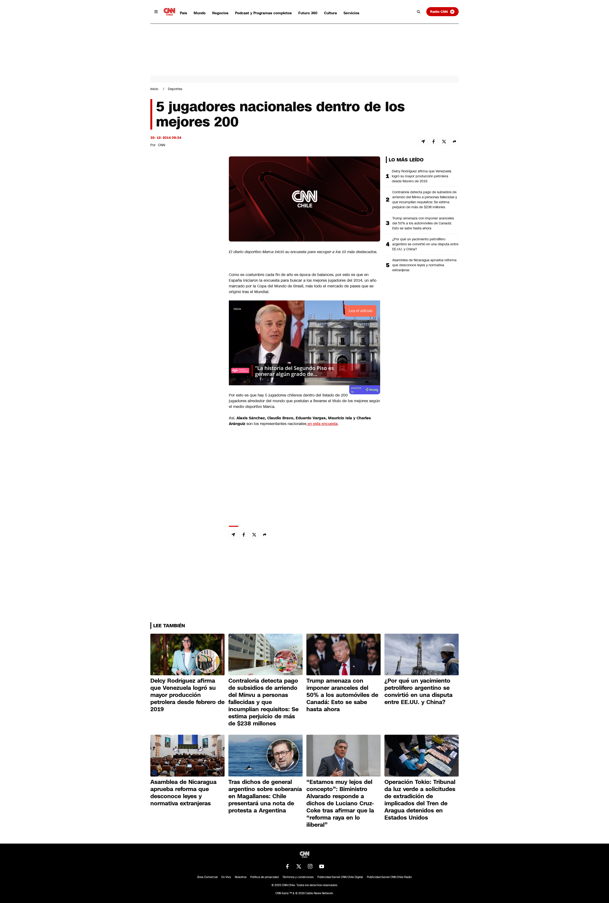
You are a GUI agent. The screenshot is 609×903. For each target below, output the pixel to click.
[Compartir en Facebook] (433, 141)
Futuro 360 (307, 12)
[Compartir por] (454, 141)
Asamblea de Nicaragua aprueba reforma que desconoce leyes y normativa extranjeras (424, 265)
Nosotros (240, 877)
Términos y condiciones (298, 877)
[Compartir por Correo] (423, 141)
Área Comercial (207, 877)
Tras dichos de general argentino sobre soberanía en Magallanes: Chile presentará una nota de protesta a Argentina (265, 796)
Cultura (330, 12)
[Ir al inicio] (169, 12)
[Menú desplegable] (156, 11)
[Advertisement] (186, 428)
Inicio (154, 89)
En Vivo (226, 877)
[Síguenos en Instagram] (310, 866)
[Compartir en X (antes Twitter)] (444, 141)
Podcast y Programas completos (263, 12)
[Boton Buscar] (418, 11)
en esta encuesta (322, 423)
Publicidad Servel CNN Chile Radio (389, 877)
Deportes (175, 89)
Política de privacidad (264, 877)
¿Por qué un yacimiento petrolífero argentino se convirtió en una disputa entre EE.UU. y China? (425, 244)
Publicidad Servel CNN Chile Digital (340, 877)
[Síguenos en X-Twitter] (299, 866)
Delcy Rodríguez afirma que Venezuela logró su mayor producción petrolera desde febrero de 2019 (421, 176)
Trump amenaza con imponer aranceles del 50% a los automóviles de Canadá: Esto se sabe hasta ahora (423, 223)
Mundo (200, 12)
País (183, 12)
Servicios (351, 12)
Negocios (220, 12)
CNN (161, 145)
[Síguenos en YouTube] (321, 866)
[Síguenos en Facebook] (287, 866)
